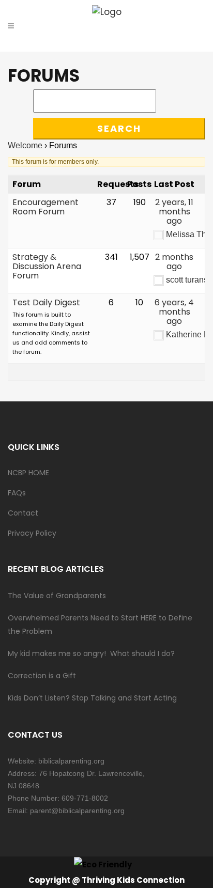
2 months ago (174, 261)
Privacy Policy (32, 533)
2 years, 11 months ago (174, 211)
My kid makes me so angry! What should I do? (91, 653)
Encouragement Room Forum (45, 206)
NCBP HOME (28, 473)
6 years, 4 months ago (174, 312)
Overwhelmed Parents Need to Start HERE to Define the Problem (100, 624)
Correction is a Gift (42, 676)
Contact (23, 513)
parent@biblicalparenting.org (77, 810)
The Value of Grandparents (57, 595)
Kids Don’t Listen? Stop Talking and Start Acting (92, 698)
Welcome (25, 145)
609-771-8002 (85, 798)
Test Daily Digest (46, 302)
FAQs (17, 493)
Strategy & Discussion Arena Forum (46, 266)
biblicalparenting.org (71, 761)
